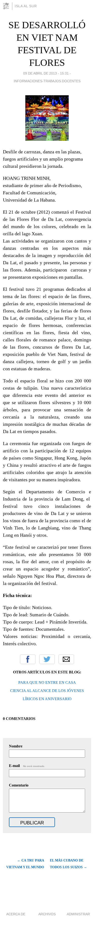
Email (66, 659)
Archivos (47, 914)
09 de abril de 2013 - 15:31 (46, 73)
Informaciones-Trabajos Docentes (47, 81)
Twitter (47, 659)
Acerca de (15, 914)
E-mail (27, 766)
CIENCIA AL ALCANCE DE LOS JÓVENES (47, 691)
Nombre (15, 746)
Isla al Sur (26, 6)
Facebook (27, 659)
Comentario (18, 785)
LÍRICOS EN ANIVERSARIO (47, 699)
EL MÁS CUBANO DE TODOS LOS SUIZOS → (68, 864)
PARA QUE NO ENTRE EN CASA (47, 682)
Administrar (78, 914)
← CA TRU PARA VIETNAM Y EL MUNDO (25, 864)
